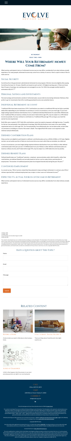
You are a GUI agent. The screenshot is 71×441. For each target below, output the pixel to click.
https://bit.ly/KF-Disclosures (40, 428)
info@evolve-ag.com (35, 398)
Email (4, 264)
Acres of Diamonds (11, 368)
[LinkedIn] (35, 401)
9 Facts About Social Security (48, 334)
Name (5, 253)
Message (5, 275)
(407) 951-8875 (37, 387)
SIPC (44, 424)
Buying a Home (9, 334)
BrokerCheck (49, 406)
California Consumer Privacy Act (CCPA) (48, 417)
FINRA (41, 424)
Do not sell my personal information (46, 419)
